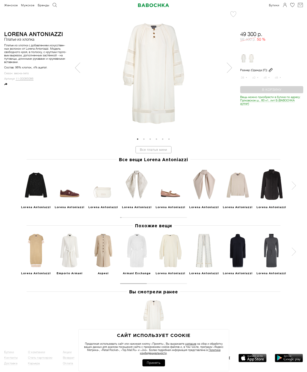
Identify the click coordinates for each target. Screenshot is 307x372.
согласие (190, 343)
